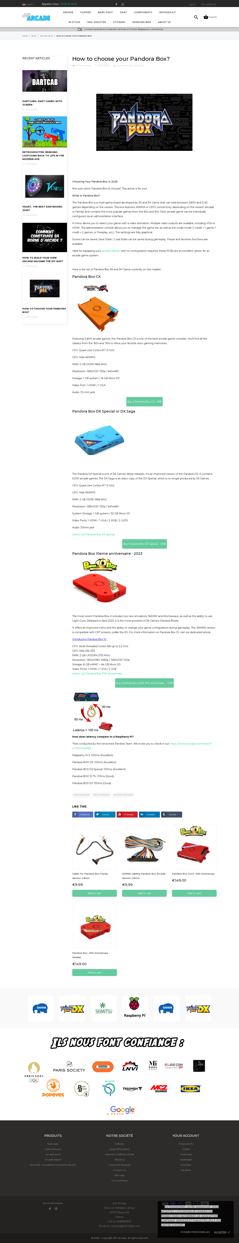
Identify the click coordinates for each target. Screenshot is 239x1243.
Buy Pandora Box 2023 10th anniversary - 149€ (144, 683)
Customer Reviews (119, 1164)
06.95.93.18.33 (68, 4)
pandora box (81, 795)
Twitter (105, 814)
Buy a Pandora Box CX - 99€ (144, 401)
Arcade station (53, 1159)
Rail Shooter (96, 22)
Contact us (119, 1170)
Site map (119, 1175)
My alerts (186, 1170)
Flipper (85, 12)
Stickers (119, 22)
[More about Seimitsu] (104, 1008)
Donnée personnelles (195, 1232)
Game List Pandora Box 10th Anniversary (97, 673)
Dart (123, 12)
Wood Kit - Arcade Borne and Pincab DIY (53, 1164)
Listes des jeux (53, 1149)
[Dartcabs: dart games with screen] (44, 80)
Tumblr (172, 814)
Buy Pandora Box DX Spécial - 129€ (144, 543)
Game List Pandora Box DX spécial (93, 534)
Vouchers (186, 1164)
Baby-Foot (106, 10)
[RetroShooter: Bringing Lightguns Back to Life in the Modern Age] (44, 131)
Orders (186, 1149)
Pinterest (128, 814)
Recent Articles (36, 58)
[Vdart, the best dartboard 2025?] (44, 186)
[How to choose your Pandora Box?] (44, 288)
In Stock (74, 22)
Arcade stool (53, 1154)
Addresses (186, 1159)
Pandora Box (141, 22)
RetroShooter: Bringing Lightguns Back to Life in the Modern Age (43, 155)
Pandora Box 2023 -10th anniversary (193, 873)
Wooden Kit (167, 12)
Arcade (69, 10)
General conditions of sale (119, 1154)
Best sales (53, 1143)
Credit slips (186, 1154)
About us (120, 1159)
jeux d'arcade (101, 795)
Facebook (84, 814)
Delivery (119, 1143)
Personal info (186, 1143)
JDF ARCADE (136, 65)
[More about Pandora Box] (72, 1008)
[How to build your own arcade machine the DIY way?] (44, 237)
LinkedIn (150, 814)
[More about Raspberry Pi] (135, 1008)
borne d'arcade (123, 795)
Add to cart (94, 893)
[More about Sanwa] (41, 1008)
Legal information (119, 1149)
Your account (186, 1136)
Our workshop (119, 1180)
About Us (164, 22)
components (143, 12)
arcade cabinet (111, 250)
